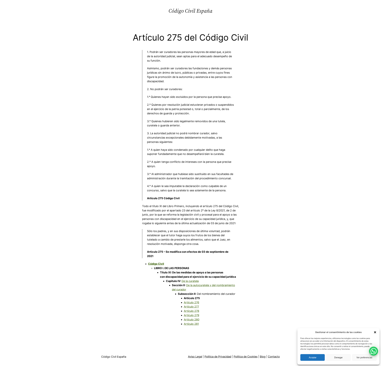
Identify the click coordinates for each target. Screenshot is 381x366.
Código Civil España (190, 10)
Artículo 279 (191, 315)
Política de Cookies (245, 356)
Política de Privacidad (217, 356)
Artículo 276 (191, 302)
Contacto (274, 356)
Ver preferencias (364, 357)
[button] (375, 332)
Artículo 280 (191, 319)
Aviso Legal (195, 356)
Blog (263, 356)
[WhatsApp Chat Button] (373, 351)
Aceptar (312, 357)
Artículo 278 (191, 310)
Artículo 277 (191, 306)
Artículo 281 (191, 323)
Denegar (338, 357)
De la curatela (190, 281)
